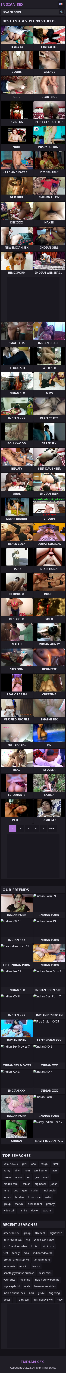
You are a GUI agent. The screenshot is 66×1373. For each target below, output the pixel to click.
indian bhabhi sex (14, 1293)
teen (54, 1170)
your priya (9, 1279)
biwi (31, 1293)
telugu (44, 1163)
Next (52, 828)
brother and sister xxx (16, 1259)
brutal (34, 1246)
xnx (28, 1239)
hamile (23, 1210)
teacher (47, 1210)
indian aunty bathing (46, 1279)
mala (27, 1286)
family (16, 1253)
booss (7, 1299)
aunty (7, 1170)
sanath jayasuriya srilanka (19, 1273)
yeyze (41, 1293)
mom (27, 1170)
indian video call (42, 1253)
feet (6, 1253)
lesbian (26, 1183)
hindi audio (48, 1190)
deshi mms (45, 1273)
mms (6, 1190)
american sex (11, 1233)
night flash (55, 1233)
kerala (7, 1177)
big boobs (40, 1183)
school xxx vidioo (44, 1239)
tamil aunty (40, 1170)
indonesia (9, 1266)
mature (19, 1203)
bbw (17, 1170)
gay (37, 1177)
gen (24, 1190)
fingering (54, 1293)
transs (36, 1266)
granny (50, 1203)
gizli (24, 1163)
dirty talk (24, 1299)
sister (48, 1197)
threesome (34, 1197)
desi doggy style (43, 1299)
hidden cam (11, 1183)
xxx (28, 1177)
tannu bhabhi (42, 1259)
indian (7, 1197)
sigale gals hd (12, 1286)
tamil (56, 1163)
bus (16, 1190)
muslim (23, 1266)
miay (59, 1299)
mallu (34, 1190)
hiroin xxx (48, 1246)
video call (9, 1210)
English (61, 4)
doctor (35, 1210)
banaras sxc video (44, 1286)
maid (46, 1177)
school (19, 1177)
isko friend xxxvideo (15, 1246)
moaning (25, 1279)
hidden (19, 1197)
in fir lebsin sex (12, 1239)
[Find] (61, 11)
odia (26, 1253)
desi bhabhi (35, 1203)
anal (33, 1163)
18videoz (40, 1233)
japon (54, 1183)
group (7, 1203)
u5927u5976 (11, 1163)
